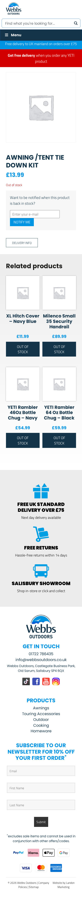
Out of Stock (22, 349)
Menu (16, 34)
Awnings (41, 708)
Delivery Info (22, 243)
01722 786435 (41, 654)
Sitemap (34, 887)
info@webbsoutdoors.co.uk (41, 659)
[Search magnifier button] (76, 23)
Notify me (22, 222)
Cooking (41, 725)
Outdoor (41, 719)
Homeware (41, 731)
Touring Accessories (41, 714)
